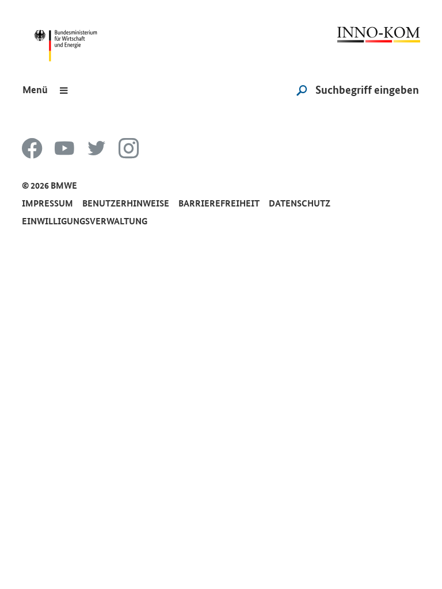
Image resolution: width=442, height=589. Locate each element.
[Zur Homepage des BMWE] (70, 36)
